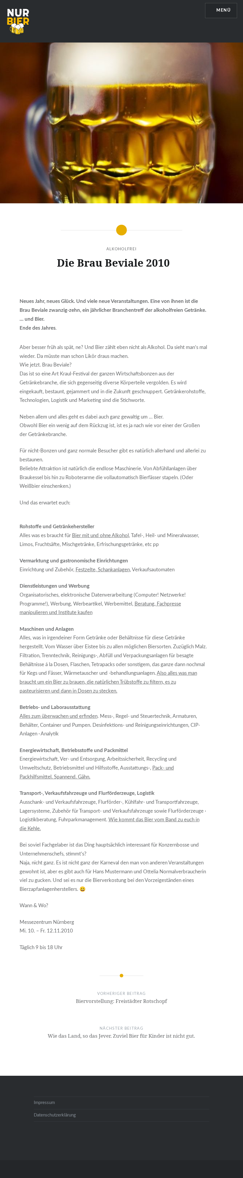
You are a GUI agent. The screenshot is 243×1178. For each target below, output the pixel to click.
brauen (76, 682)
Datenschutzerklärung (55, 1115)
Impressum (44, 1102)
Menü (223, 10)
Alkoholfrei (121, 249)
